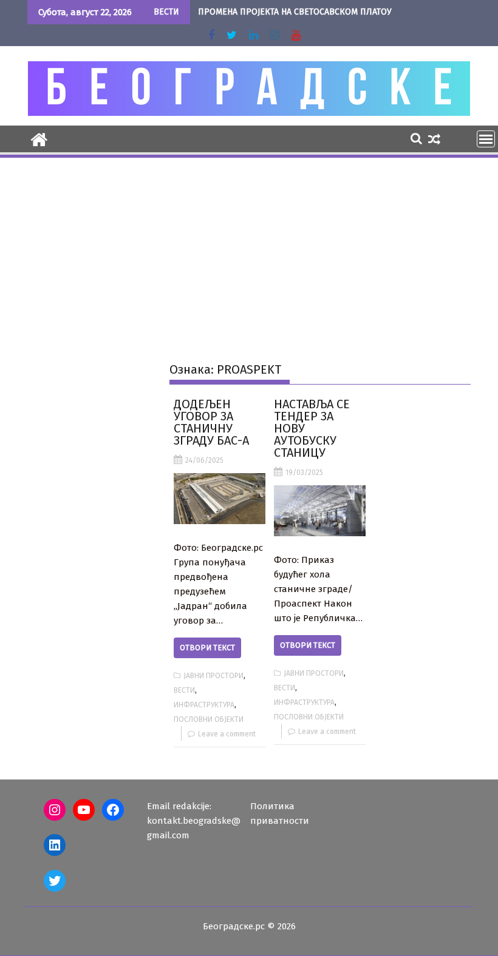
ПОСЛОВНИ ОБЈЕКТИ (209, 719)
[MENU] (486, 138)
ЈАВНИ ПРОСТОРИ (213, 676)
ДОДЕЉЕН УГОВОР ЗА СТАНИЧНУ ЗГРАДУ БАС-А (211, 422)
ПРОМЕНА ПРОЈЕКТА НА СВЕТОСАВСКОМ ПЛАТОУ (295, 12)
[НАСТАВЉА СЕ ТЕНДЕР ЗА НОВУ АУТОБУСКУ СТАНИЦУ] (320, 510)
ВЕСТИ (184, 690)
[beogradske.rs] (39, 138)
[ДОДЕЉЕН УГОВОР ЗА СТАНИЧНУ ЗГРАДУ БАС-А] (219, 498)
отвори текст (207, 647)
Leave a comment (227, 734)
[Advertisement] (249, 250)
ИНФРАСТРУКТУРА (204, 705)
